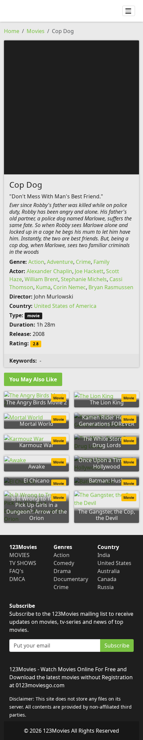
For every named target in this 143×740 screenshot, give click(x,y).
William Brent (41, 279)
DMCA (17, 579)
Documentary (71, 579)
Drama (62, 571)
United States (114, 563)
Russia (105, 587)
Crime (83, 261)
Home (11, 31)
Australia (108, 571)
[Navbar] (128, 11)
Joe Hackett (89, 271)
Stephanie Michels (84, 279)
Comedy (64, 563)
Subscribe (116, 645)
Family (101, 261)
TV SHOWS (22, 563)
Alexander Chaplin (49, 271)
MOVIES (19, 555)
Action (36, 261)
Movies (36, 31)
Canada (106, 579)
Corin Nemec (69, 287)
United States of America (65, 306)
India (103, 555)
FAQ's (16, 571)
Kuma (43, 287)
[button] (71, 107)
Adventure (60, 261)
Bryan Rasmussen (110, 287)
